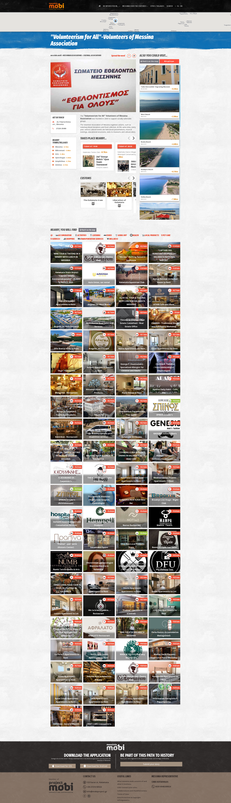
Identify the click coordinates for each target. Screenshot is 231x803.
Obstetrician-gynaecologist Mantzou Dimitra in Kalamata (99, 566)
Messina (62, 147)
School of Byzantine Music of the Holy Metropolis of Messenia (67, 632)
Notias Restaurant (132, 525)
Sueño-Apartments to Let (164, 591)
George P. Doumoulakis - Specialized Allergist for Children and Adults (132, 367)
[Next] (133, 138)
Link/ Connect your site (126, 787)
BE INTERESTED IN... (111, 6)
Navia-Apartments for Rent (131, 348)
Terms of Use (122, 794)
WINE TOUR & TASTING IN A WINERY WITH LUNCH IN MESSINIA (67, 257)
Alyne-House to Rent (132, 392)
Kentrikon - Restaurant (66, 437)
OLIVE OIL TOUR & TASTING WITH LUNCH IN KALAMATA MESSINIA (132, 301)
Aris (60, 154)
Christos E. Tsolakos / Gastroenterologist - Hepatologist (164, 367)
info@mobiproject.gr (97, 791)
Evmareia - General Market (66, 724)
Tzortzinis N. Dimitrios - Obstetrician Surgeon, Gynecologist (99, 499)
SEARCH (170, 6)
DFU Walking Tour (164, 569)
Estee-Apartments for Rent (164, 348)
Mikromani (63, 150)
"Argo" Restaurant (66, 370)
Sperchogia (63, 157)
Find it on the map (150, 61)
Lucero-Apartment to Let (66, 613)
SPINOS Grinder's (164, 414)
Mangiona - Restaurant (66, 392)
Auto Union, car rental (99, 282)
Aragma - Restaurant (99, 348)
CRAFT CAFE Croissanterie (99, 724)
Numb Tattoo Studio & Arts (66, 569)
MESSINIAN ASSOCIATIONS (72, 55)
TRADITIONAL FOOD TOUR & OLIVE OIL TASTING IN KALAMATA (66, 588)
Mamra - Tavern (164, 525)
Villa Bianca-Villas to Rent (66, 348)
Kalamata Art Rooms (132, 437)
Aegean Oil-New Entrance (66, 326)
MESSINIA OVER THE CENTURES (135, 6)
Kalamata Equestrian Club (131, 282)
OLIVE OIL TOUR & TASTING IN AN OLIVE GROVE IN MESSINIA (67, 455)
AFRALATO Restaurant (99, 635)
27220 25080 (61, 128)
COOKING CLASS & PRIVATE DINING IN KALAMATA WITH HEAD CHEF (132, 455)
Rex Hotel (99, 414)
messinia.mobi (56, 55)
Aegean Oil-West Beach (99, 304)
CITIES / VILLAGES (157, 6)
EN (181, 6)
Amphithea (63, 161)
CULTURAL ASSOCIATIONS (92, 55)
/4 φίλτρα (169, 61)
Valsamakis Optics (99, 547)
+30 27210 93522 (94, 787)
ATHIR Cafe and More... (164, 304)
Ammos (61, 165)
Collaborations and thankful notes (131, 791)
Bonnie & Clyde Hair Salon (164, 547)
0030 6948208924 (163, 786)
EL (178, 6)
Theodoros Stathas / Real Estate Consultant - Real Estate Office (132, 323)
